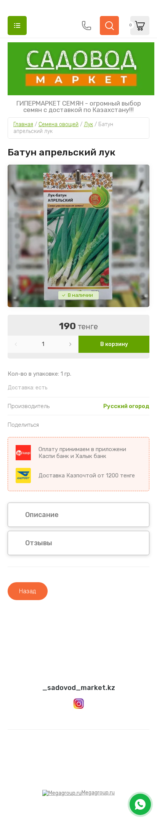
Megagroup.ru (98, 792)
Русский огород (126, 406)
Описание (42, 515)
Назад (27, 591)
